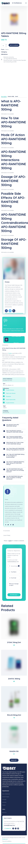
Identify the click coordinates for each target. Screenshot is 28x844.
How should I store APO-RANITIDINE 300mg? (12, 425)
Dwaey (7, 282)
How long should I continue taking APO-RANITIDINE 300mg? (14, 431)
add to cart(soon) (14, 45)
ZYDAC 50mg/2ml (14, 642)
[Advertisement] (14, 78)
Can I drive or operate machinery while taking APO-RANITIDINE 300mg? (15, 463)
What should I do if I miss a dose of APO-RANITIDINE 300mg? (14, 443)
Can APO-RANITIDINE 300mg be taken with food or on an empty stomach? (15, 470)
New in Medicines (6, 794)
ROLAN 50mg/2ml (14, 715)
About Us (4, 812)
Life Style (4, 799)
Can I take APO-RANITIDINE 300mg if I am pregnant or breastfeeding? (15, 456)
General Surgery (5, 796)
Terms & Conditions (6, 841)
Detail (16, 96)
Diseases (4, 802)
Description (4, 96)
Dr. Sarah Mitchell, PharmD (10, 58)
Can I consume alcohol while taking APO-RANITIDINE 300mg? (14, 437)
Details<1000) (11, 96)
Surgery (4, 805)
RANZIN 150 (14, 751)
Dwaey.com (5, 839)
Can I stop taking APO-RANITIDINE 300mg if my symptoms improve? (15, 449)
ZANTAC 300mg (14, 679)
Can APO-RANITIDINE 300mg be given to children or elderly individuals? (14, 478)
